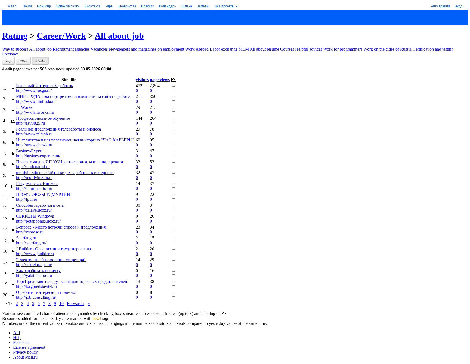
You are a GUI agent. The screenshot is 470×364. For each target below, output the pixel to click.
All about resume (264, 49)
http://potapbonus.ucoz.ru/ (38, 221)
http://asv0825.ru (30, 123)
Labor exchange (223, 49)
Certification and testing (433, 49)
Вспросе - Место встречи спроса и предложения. (61, 227)
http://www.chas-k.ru (34, 145)
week (23, 60)
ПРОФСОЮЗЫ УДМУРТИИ (43, 194)
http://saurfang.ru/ (31, 242)
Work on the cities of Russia (387, 49)
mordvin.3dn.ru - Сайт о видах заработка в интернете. (65, 172)
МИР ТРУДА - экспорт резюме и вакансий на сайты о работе (73, 96)
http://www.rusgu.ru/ (34, 90)
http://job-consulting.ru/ (36, 297)
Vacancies (99, 49)
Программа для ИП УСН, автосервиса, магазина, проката (69, 161)
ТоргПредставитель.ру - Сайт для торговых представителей (71, 281)
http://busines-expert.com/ (38, 155)
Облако (186, 6)
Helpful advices (308, 49)
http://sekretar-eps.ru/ (34, 264)
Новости (147, 6)
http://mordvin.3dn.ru (34, 177)
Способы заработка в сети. (41, 205)
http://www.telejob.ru (34, 134)
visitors (142, 79)
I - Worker (25, 107)
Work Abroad (197, 49)
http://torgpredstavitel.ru (36, 286)
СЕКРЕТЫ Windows (35, 216)
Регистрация (440, 6)
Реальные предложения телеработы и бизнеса (58, 129)
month (40, 60)
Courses (287, 49)
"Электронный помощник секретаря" (51, 259)
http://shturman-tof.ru (34, 188)
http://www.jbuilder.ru (35, 253)
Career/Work (61, 36)
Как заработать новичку (38, 270)
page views (160, 79)
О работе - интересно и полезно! (46, 292)
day (8, 60)
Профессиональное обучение (43, 118)
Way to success (15, 49)
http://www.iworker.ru (35, 112)
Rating (14, 36)
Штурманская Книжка (37, 183)
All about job (119, 36)
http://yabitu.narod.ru (34, 275)
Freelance (10, 54)
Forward (75, 303)
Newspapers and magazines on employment (146, 49)
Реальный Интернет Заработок (44, 85)
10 (61, 303)
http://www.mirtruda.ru (35, 101)
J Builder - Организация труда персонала (53, 248)
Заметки (203, 6)
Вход (458, 6)
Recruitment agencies (71, 49)
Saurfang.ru (26, 238)
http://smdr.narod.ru (33, 166)
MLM (244, 49)
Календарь (167, 6)
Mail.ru (13, 6)
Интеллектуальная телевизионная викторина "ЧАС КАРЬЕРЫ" (75, 140)
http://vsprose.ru (30, 232)
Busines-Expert (29, 151)
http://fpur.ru (26, 199)
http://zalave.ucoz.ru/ (34, 210)
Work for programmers (342, 49)
